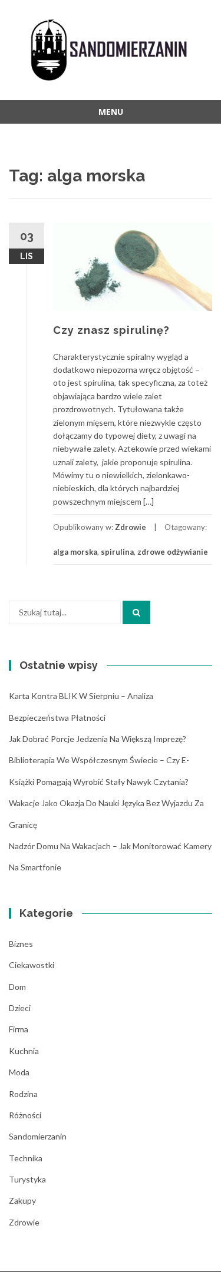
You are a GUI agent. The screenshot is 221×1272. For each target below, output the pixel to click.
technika (25, 1158)
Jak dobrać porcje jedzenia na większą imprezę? (97, 739)
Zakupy (22, 1200)
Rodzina (23, 1094)
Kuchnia (24, 1051)
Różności (25, 1115)
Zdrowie (130, 527)
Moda (19, 1072)
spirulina (117, 551)
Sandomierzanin (38, 1136)
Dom (17, 987)
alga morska (75, 551)
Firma (18, 1029)
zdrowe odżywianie (172, 551)
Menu (110, 111)
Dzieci (20, 1008)
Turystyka (27, 1179)
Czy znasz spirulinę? (111, 330)
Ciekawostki (31, 965)
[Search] (136, 612)
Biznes (21, 944)
